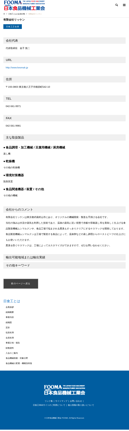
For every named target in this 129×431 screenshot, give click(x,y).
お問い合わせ (76, 401)
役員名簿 (10, 332)
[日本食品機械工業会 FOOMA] (24, 5)
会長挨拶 (10, 307)
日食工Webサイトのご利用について (49, 405)
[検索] (116, 5)
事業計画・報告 (13, 343)
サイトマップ (61, 401)
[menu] (124, 5)
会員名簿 (10, 338)
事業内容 (10, 317)
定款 (8, 327)
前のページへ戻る (20, 283)
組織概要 (10, 312)
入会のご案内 (12, 353)
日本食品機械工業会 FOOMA (57, 418)
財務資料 (10, 348)
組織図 (9, 322)
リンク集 (49, 401)
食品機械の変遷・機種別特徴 (19, 363)
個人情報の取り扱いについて (81, 405)
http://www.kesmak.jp (17, 67)
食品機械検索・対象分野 (17, 358)
